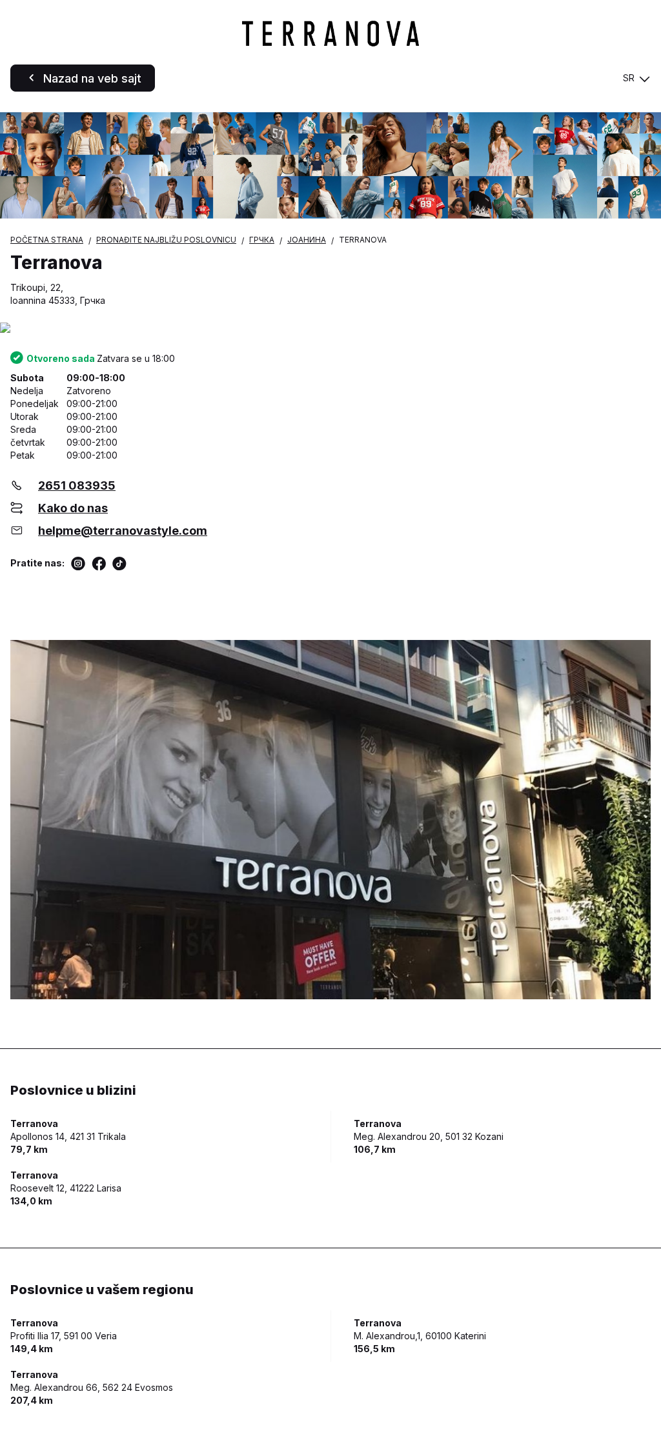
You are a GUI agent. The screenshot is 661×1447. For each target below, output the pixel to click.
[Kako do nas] (330, 329)
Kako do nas (73, 508)
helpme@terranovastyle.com (122, 530)
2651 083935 (77, 485)
